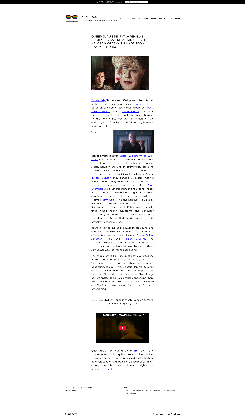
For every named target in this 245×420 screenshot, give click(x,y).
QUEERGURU (92, 17)
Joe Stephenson (169, 390)
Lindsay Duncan (101, 177)
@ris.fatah (107, 369)
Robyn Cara (107, 199)
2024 (126, 390)
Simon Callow (144, 235)
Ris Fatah (140, 350)
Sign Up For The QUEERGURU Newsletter (107, 2)
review (126, 393)
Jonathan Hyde (101, 238)
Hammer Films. (144, 104)
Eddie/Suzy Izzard (142, 390)
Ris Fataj (133, 393)
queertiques (87, 388)
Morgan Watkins (134, 238)
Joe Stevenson (130, 111)
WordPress (175, 414)
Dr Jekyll (132, 390)
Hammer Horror (156, 390)
